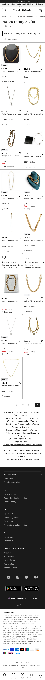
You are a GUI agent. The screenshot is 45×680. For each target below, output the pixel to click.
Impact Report (10, 560)
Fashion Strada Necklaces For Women (21, 450)
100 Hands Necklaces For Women (21, 421)
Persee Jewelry (33, 459)
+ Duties (9, 119)
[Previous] (16, 405)
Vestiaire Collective (14, 549)
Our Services (10, 474)
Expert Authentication (34, 262)
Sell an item (9, 521)
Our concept (9, 478)
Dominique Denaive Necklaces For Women (22, 444)
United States (24, 665)
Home (4, 16)
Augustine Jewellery (21, 427)
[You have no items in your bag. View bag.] (40, 10)
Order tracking (10, 494)
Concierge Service (12, 482)
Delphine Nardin (21, 441)
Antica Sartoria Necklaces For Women (21, 424)
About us (8, 552)
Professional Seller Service (15, 524)
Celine (13, 16)
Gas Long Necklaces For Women (21, 418)
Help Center (9, 537)
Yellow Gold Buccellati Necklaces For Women (22, 434)
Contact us (8, 540)
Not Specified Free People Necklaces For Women (22, 455)
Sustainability (9, 556)
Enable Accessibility (22, 1)
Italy (22, 667)
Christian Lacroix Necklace (21, 438)
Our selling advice (11, 517)
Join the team (10, 563)
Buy (5, 490)
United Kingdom (13, 665)
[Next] (28, 405)
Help (6, 533)
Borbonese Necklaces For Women (21, 430)
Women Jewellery (25, 16)
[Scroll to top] (37, 405)
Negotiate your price (10, 262)
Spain (38, 665)
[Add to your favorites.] (19, 68)
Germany (32, 665)
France (5, 665)
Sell (6, 510)
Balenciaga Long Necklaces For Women (21, 412)
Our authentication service (15, 498)
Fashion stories (10, 567)
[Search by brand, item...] (4, 10)
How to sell (8, 513)
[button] (40, 10)
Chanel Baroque (21, 415)
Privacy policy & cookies (21, 605)
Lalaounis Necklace (14, 459)
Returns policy (10, 501)
